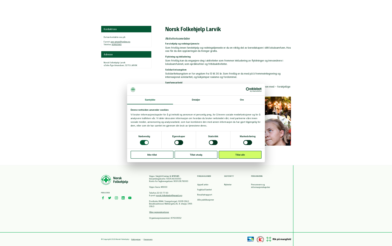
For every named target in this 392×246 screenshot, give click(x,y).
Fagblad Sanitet (204, 189)
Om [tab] (242, 99)
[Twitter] (109, 198)
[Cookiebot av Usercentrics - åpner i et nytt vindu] (248, 89)
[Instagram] (116, 198)
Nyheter (228, 184)
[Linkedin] (123, 198)
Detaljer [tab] (196, 99)
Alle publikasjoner (205, 199)
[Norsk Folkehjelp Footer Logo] (114, 180)
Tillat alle (240, 154)
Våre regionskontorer (159, 212)
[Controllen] (260, 239)
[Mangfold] (278, 239)
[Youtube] (130, 198)
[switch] (178, 142)
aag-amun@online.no (120, 41)
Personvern (148, 239)
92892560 (117, 44)
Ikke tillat (152, 154)
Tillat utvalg (196, 154)
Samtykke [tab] (150, 99)
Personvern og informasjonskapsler (260, 186)
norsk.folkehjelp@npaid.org (169, 195)
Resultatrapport (204, 194)
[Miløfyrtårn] (250, 239)
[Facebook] (103, 198)
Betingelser (136, 239)
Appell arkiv (202, 184)
